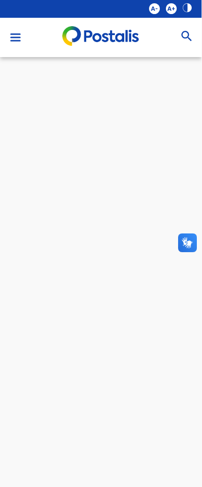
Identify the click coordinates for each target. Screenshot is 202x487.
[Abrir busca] (186, 37)
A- (154, 8)
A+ (171, 8)
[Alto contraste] (187, 9)
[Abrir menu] (15, 37)
